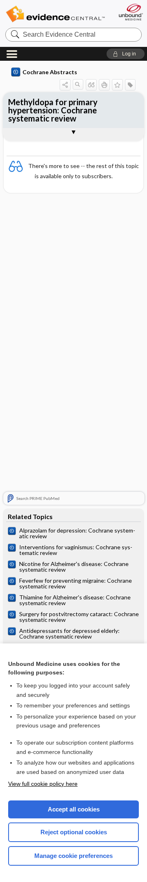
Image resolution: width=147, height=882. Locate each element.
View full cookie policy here (43, 783)
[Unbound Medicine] (130, 12)
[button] (126, 54)
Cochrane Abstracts (49, 72)
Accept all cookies (74, 809)
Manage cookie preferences (73, 855)
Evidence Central (55, 14)
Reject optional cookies (73, 832)
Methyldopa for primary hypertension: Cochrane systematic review (53, 110)
